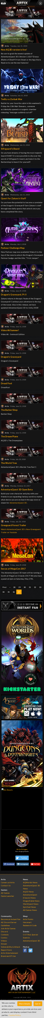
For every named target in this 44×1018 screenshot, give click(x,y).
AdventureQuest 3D (18, 503)
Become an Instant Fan (10, 919)
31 (30, 587)
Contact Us (6, 885)
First (4, 587)
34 (3, 592)
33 (40, 587)
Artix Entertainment (36, 1000)
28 (14, 587)
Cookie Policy (15, 1015)
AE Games (5, 893)
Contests (5, 934)
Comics (4, 937)
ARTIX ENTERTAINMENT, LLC (22, 992)
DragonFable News (31, 901)
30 (25, 587)
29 (19, 587)
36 (14, 592)
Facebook (10, 864)
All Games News (30, 910)
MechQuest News (30, 904)
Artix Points (28, 919)
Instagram (24, 864)
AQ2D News (28, 891)
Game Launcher (7, 896)
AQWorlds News (30, 882)
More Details (24, 1004)
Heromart (27, 922)
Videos (4, 941)
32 (35, 587)
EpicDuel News (29, 907)
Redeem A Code (30, 925)
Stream (4, 944)
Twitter (24, 858)
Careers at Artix (8, 882)
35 (9, 592)
